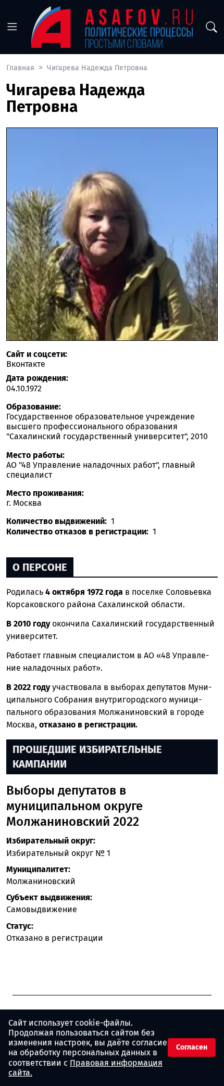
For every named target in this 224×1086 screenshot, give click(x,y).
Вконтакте (25, 364)
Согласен (191, 1047)
